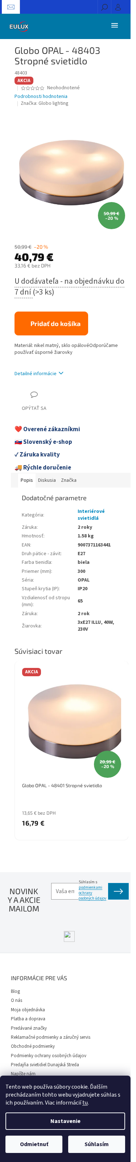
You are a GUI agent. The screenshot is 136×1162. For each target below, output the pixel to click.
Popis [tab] (27, 480)
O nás (16, 1000)
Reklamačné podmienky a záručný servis (50, 1037)
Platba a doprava (28, 1019)
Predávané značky (29, 1028)
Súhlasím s (92, 890)
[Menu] (114, 25)
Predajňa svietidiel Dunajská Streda (45, 1065)
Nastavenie (65, 1121)
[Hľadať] (104, 7)
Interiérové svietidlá (91, 515)
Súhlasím (97, 1144)
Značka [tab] (69, 480)
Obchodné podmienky (33, 1046)
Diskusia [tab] (47, 480)
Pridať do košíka (55, 323)
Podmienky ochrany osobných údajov (48, 1055)
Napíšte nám (23, 1074)
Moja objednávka (28, 1010)
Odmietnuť (34, 1144)
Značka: (45, 103)
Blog (15, 991)
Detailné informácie (36, 373)
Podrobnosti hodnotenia (41, 96)
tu (85, 1103)
